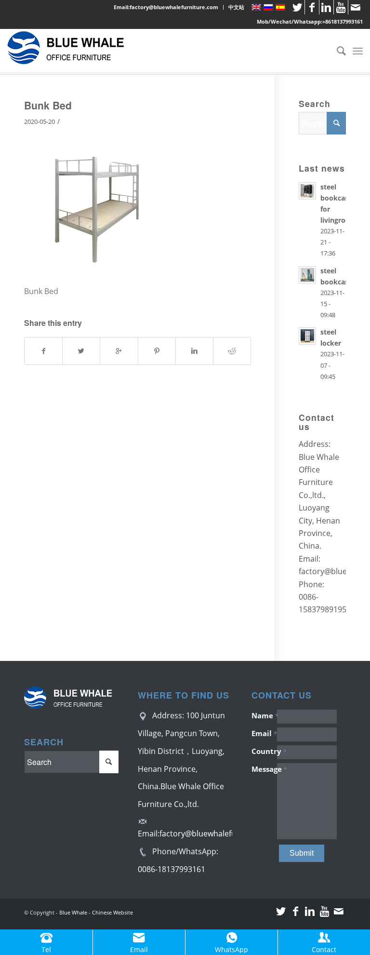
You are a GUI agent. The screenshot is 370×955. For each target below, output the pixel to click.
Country (264, 751)
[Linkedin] (326, 7)
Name (264, 715)
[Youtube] (341, 7)
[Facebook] (312, 7)
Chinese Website (112, 912)
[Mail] (355, 7)
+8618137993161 (342, 21)
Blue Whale (73, 912)
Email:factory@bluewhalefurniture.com (166, 7)
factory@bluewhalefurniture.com (219, 833)
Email (264, 733)
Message (264, 769)
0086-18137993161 (171, 869)
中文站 (236, 7)
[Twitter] (297, 7)
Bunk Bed (48, 105)
